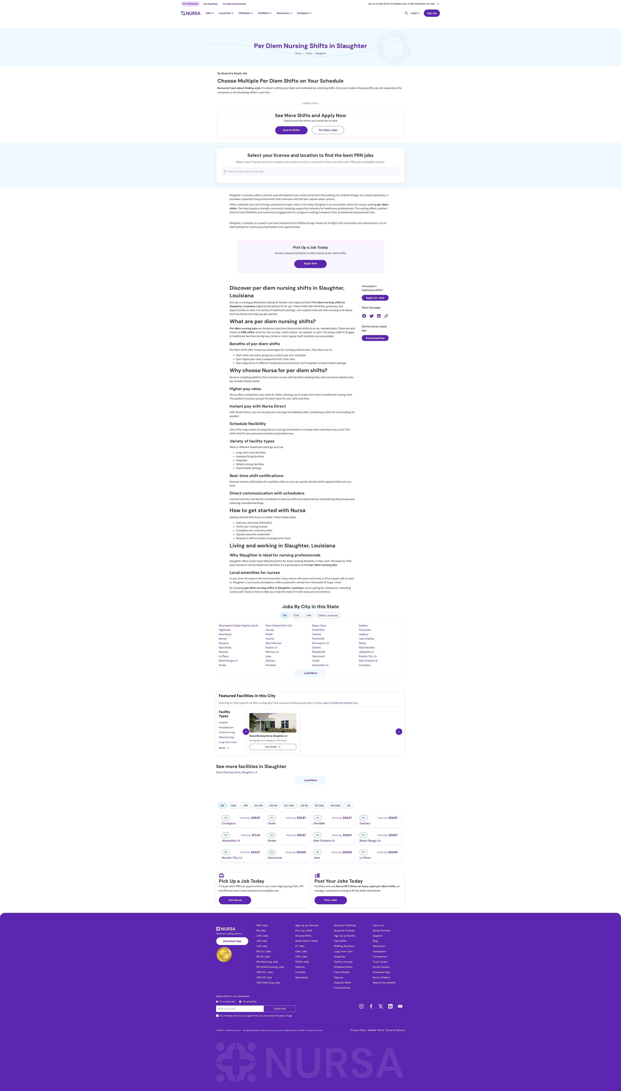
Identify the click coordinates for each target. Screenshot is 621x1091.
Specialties (301, 977)
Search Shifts (291, 130)
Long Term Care (343, 951)
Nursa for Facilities (345, 925)
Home (298, 53)
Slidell (269, 634)
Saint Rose (225, 647)
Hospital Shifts (342, 982)
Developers (379, 951)
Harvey (270, 630)
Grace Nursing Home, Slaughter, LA (236, 772)
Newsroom (379, 946)
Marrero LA (272, 652)
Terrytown (365, 630)
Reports (338, 977)
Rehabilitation (226, 727)
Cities (309, 53)
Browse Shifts (303, 935)
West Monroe (273, 643)
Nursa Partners (381, 930)
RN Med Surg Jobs (267, 961)
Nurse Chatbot (381, 977)
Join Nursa (235, 900)
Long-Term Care (227, 742)
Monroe (223, 652)
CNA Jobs (262, 935)
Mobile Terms (376, 1030)
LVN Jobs (261, 946)
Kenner (223, 638)
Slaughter (321, 53)
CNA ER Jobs (264, 977)
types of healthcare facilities (338, 702)
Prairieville (318, 638)
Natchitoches (367, 647)
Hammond (318, 656)
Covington (365, 665)
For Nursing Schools (234, 3)
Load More (310, 673)
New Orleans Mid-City (279, 625)
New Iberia (225, 634)
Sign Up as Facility (345, 935)
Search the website (384, 982)
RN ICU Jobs (263, 951)
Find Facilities (342, 987)
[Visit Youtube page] (400, 1006)
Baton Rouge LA (228, 660)
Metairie (224, 643)
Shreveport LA (320, 643)
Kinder (222, 665)
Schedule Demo (343, 967)
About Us (378, 925)
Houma (270, 638)
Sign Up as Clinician (307, 925)
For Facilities (210, 3)
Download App (232, 941)
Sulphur (363, 625)
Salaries (300, 967)
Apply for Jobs (375, 298)
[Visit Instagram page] (361, 1006)
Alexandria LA (320, 665)
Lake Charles (366, 638)
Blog (375, 941)
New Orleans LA (368, 660)
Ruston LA (272, 647)
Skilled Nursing (226, 737)
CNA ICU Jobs (264, 972)
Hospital (223, 722)
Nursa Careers (381, 967)
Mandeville (318, 652)
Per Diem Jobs (328, 130)
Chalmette (318, 630)
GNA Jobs (301, 951)
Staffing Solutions (344, 946)
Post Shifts (340, 941)
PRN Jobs (262, 925)
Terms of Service (395, 1030)
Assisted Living (227, 732)
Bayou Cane (319, 625)
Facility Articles (343, 961)
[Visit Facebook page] (371, 1006)
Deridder (271, 665)
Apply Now (310, 263)
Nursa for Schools (344, 930)
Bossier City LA (368, 656)
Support (377, 935)
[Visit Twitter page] (381, 1006)
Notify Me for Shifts (306, 941)
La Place (224, 656)
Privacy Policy (358, 1030)
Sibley (362, 643)
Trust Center (380, 961)
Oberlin (316, 647)
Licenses (300, 972)
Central (316, 634)
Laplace (363, 634)
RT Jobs (300, 946)
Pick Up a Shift (303, 930)
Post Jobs (330, 900)
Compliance (380, 956)
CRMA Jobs (302, 961)
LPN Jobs (261, 941)
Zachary (270, 660)
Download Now (375, 338)
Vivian (315, 660)
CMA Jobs (301, 956)
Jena (268, 656)
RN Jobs (261, 930)
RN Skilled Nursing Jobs (270, 967)
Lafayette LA (366, 652)
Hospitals (339, 956)
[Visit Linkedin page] (390, 1006)
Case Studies (341, 972)
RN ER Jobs (263, 956)
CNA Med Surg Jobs (268, 982)
